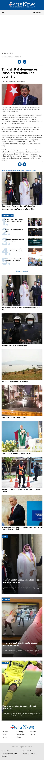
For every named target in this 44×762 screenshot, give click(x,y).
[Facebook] (19, 62)
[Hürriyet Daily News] (22, 5)
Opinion (33, 732)
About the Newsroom (9, 753)
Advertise (5, 756)
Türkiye (5, 732)
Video (5, 737)
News (4, 53)
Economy (20, 732)
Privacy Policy (6, 751)
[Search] (34, 12)
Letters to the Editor (29, 753)
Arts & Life (20, 734)
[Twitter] (24, 62)
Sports (32, 734)
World (11, 53)
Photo (19, 737)
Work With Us (26, 751)
